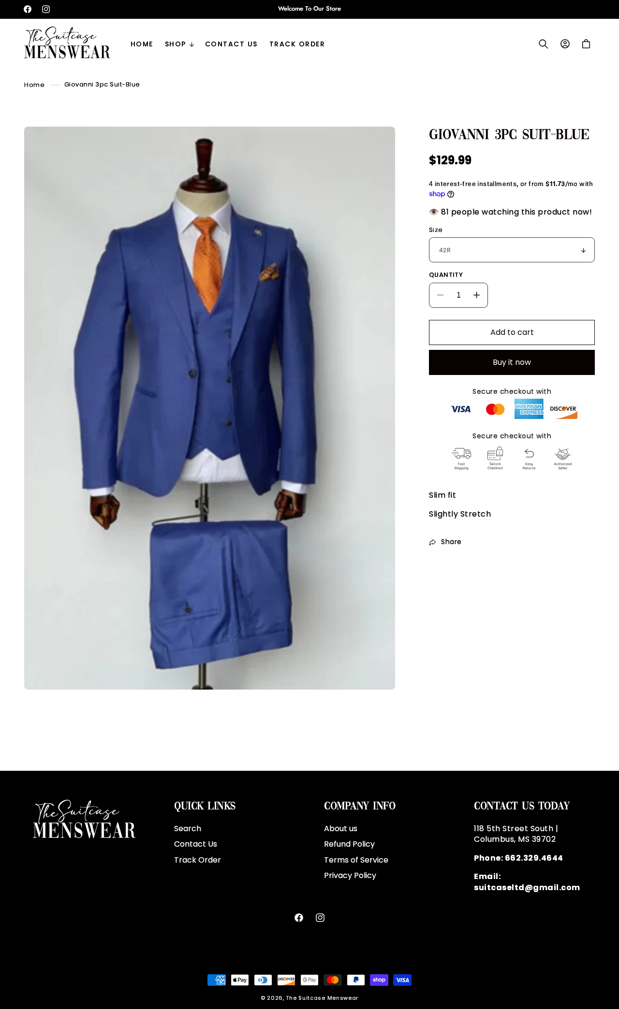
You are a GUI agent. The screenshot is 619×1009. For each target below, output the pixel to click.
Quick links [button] (205, 806)
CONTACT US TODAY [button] (521, 806)
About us (340, 828)
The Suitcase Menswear (322, 998)
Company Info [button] (359, 806)
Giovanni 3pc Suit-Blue (102, 84)
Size (436, 229)
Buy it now (512, 362)
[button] (179, 44)
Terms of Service (356, 859)
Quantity (446, 274)
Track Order (197, 859)
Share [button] (451, 542)
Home (34, 84)
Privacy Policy (350, 875)
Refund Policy (349, 844)
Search (187, 828)
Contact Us (195, 844)
